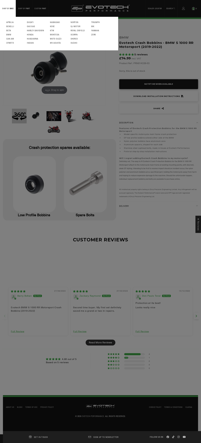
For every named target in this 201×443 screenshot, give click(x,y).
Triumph (95, 22)
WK (92, 26)
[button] (127, 54)
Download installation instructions (157, 96)
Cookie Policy (155, 407)
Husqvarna (32, 39)
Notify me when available (158, 84)
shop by (8, 8)
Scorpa (74, 35)
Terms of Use (31, 407)
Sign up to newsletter (105, 437)
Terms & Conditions (173, 407)
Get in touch (41, 437)
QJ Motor (75, 26)
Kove (52, 26)
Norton (74, 22)
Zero (93, 35)
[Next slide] (196, 316)
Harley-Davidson (35, 30)
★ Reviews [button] (198, 224)
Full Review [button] (17, 331)
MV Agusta (55, 43)
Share (157, 108)
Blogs (19, 407)
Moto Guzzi (56, 39)
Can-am (10, 39)
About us (10, 407)
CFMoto (10, 43)
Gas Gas (31, 26)
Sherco (74, 39)
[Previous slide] (4, 316)
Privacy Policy (47, 407)
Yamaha (95, 30)
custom (40, 8)
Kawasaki (55, 22)
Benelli (10, 26)
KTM (52, 30)
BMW (8, 35)
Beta (8, 30)
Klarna (189, 407)
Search (169, 8)
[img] (18, 291)
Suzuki (74, 43)
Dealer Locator (155, 8)
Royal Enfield (78, 30)
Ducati (30, 22)
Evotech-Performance (93, 416)
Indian (30, 43)
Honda (30, 35)
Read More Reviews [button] (100, 342)
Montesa (54, 35)
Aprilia (10, 22)
